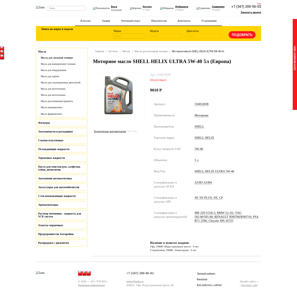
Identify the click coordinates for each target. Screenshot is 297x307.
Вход (114, 6)
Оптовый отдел (130, 20)
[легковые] (45, 34)
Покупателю (159, 20)
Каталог (85, 20)
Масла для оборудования (53, 70)
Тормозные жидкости (51, 157)
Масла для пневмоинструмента (57, 101)
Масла (126, 51)
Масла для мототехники (53, 89)
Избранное (181, 6)
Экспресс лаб (249, 285)
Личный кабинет (206, 273)
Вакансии (202, 279)
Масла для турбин (50, 76)
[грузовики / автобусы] (68, 34)
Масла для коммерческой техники (58, 64)
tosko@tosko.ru (135, 281)
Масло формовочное (51, 114)
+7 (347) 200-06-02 (246, 6)
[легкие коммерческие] (57, 34)
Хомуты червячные (50, 225)
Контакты (184, 20)
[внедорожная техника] (90, 34)
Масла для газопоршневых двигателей (60, 82)
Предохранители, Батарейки (56, 234)
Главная (99, 51)
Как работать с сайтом (209, 285)
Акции (106, 20)
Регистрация (116, 10)
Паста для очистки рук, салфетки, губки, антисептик (59, 168)
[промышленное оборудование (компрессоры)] (101, 34)
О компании (209, 20)
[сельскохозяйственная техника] (79, 34)
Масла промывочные (51, 107)
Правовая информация (91, 285)
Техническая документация (110, 131)
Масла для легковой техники (57, 58)
